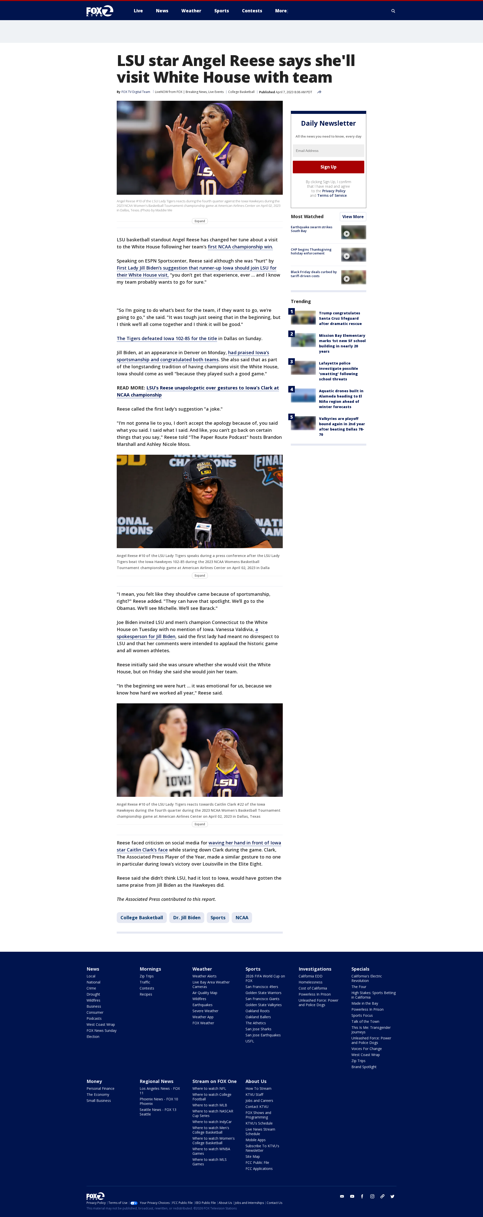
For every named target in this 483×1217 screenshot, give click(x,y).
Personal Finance (100, 1088)
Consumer (95, 1012)
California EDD (311, 976)
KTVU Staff (254, 1094)
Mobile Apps (256, 1139)
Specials (360, 969)
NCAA (241, 917)
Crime (91, 988)
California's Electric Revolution (366, 978)
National (93, 982)
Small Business (99, 1100)
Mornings (150, 969)
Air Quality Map (204, 992)
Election (93, 1036)
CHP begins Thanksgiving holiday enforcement (311, 251)
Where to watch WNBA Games (211, 1151)
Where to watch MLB (209, 1105)
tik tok (382, 1196)
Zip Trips (147, 976)
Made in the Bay (364, 1003)
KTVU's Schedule (259, 1123)
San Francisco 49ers (262, 986)
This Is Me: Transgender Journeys (371, 1029)
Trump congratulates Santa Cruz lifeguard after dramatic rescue (340, 318)
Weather (202, 969)
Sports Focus (362, 1015)
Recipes (146, 994)
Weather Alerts (204, 976)
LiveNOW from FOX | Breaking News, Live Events (189, 92)
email (342, 1196)
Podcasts (94, 1018)
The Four (358, 986)
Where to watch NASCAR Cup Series (212, 1113)
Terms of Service (332, 195)
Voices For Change (366, 1048)
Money (94, 1081)
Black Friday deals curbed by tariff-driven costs (314, 274)
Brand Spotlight (364, 1066)
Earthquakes (202, 1004)
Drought (93, 994)
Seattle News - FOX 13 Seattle (158, 1111)
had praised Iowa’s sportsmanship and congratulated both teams (193, 356)
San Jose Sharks (258, 1029)
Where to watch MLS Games (209, 1161)
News (93, 969)
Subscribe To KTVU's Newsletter (262, 1148)
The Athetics (256, 1023)
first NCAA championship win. (240, 247)
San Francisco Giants (262, 998)
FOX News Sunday (101, 1030)
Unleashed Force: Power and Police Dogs (318, 1002)
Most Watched (307, 216)
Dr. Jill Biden (186, 917)
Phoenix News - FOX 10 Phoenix (159, 1101)
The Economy (98, 1094)
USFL (250, 1041)
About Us (256, 1081)
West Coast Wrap (101, 1024)
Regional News (156, 1081)
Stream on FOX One (214, 1081)
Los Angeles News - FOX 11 (160, 1090)
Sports (218, 917)
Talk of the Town (365, 1021)
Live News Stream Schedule (260, 1131)
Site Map (253, 1156)
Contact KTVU (257, 1106)
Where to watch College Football (211, 1096)
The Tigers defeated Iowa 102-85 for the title (167, 338)
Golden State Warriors (263, 992)
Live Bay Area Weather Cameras (211, 984)
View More (353, 216)
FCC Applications (259, 1168)
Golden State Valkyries (264, 1004)
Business (94, 1006)
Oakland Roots (258, 1010)
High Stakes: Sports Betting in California (373, 995)
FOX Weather (203, 1023)
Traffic (145, 982)
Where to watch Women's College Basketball (213, 1140)
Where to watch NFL (209, 1088)
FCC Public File (257, 1162)
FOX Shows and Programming (258, 1115)
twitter (392, 1196)
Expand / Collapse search (393, 11)
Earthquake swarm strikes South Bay (311, 229)
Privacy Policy (334, 190)
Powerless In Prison (315, 994)
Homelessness (311, 982)
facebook (362, 1196)
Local (91, 976)
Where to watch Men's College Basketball (210, 1130)
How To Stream (258, 1088)
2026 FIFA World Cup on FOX (265, 978)
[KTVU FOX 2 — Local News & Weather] (103, 11)
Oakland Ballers (258, 1016)
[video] (353, 232)
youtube (352, 1196)
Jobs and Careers (259, 1100)
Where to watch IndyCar (212, 1121)
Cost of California (313, 988)
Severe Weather (205, 1010)
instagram (372, 1196)
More (281, 11)
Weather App (203, 1016)
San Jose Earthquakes (263, 1035)
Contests (147, 988)
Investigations (315, 969)
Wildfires (93, 1000)
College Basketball (241, 92)
